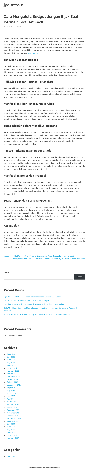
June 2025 (11, 393)
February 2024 (13, 438)
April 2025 (11, 399)
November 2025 (13, 379)
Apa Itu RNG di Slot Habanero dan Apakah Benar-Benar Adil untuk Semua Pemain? (37, 314)
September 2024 (14, 418)
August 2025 (12, 387)
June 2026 (11, 359)
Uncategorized (13, 456)
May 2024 (11, 429)
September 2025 (14, 385)
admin (19, 27)
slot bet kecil (34, 53)
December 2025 (13, 376)
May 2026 (11, 362)
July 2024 (11, 424)
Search (6, 272)
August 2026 (12, 354)
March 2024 (12, 435)
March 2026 (12, 368)
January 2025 (12, 407)
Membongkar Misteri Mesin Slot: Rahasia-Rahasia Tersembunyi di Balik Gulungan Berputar (47, 258)
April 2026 (11, 365)
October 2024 (12, 415)
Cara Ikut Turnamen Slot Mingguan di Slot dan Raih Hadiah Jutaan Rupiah (34, 304)
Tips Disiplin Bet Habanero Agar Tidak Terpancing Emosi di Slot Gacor (32, 296)
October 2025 (12, 382)
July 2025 (11, 390)
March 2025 (12, 401)
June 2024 (11, 426)
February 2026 (13, 371)
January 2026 (12, 373)
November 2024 (13, 412)
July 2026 (11, 357)
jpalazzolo (13, 4)
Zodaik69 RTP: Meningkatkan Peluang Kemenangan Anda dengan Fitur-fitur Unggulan (40, 256)
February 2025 (13, 404)
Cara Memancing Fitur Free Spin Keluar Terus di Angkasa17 (28, 300)
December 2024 (13, 410)
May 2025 (11, 396)
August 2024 (12, 421)
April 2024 (11, 432)
